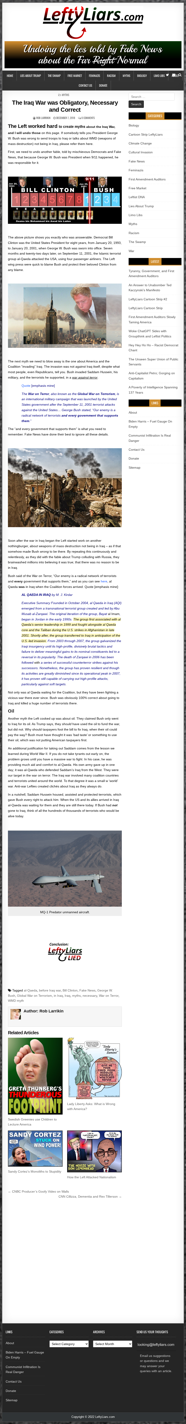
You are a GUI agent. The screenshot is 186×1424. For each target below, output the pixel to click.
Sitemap (134, 467)
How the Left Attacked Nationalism (91, 1177)
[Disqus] (65, 1263)
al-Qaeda (30, 990)
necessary (90, 995)
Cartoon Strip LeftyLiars (146, 134)
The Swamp (54, 75)
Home (10, 75)
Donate (103, 85)
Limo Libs (159, 75)
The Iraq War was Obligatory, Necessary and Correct (65, 106)
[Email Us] (173, 75)
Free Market (75, 75)
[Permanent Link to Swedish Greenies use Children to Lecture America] (35, 1076)
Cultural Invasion (141, 152)
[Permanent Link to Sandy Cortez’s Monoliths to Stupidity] (35, 1149)
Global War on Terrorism (34, 995)
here (104, 581)
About (133, 412)
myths (76, 995)
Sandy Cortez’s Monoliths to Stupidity (34, 1171)
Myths (126, 75)
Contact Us (85, 85)
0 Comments (88, 118)
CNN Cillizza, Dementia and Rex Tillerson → (90, 1196)
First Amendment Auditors (147, 179)
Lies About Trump (30, 75)
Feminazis (94, 75)
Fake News (87, 990)
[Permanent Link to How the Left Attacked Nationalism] (94, 1151)
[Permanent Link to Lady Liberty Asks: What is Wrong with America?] (94, 1068)
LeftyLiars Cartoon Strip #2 (148, 299)
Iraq (67, 995)
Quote (26, 385)
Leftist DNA (137, 197)
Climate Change (140, 143)
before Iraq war (50, 990)
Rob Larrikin (43, 118)
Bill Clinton (70, 990)
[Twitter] (167, 75)
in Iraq (58, 995)
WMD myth (16, 1000)
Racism (111, 75)
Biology (142, 75)
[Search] (180, 75)
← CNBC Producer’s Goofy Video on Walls (38, 1191)
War (131, 251)
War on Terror (108, 995)
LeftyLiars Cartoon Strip (146, 308)
